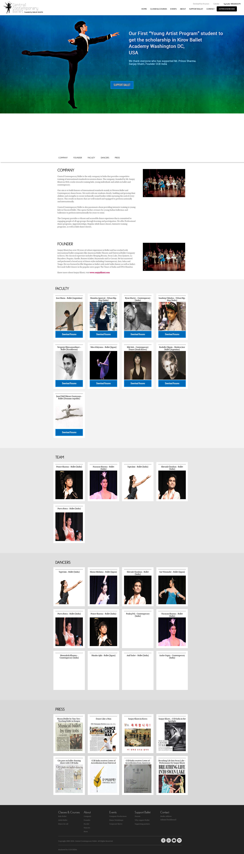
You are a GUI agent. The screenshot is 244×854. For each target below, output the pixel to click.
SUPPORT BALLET (196, 9)
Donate (137, 816)
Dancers (105, 158)
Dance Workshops (116, 820)
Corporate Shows (115, 824)
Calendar (216, 4)
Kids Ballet (62, 816)
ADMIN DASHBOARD (227, 9)
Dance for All (63, 824)
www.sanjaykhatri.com (100, 272)
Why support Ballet (142, 820)
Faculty (91, 158)
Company (63, 158)
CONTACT (211, 9)
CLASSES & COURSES (158, 9)
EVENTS (173, 9)
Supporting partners (142, 824)
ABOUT (183, 9)
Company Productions (118, 816)
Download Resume (69, 334)
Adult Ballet (62, 820)
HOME (144, 9)
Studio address (166, 816)
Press (117, 158)
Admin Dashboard (168, 820)
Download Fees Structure (201, 4)
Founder (77, 158)
